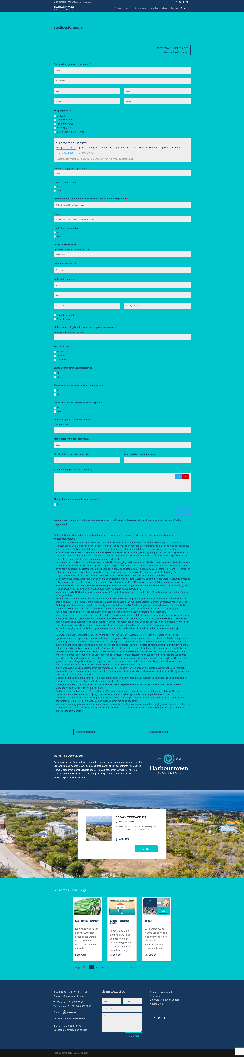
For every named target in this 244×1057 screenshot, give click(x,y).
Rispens (61, 355)
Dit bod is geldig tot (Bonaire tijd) (72, 419)
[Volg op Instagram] (159, 1018)
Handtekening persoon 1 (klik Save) (73, 469)
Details (146, 849)
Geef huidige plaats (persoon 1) (71, 454)
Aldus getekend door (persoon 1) (71, 439)
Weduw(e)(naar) (65, 127)
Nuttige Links (156, 1004)
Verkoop (117, 8)
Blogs (164, 8)
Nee (59, 190)
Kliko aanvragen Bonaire (87, 921)
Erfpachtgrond (64, 319)
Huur (127, 8)
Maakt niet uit (63, 359)
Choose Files (66, 152)
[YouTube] (187, 2)
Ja (58, 186)
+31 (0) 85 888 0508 (80, 1006)
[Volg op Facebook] (154, 1018)
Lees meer (80, 955)
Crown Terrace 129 (131, 817)
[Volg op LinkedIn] (164, 1018)
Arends (60, 351)
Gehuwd (61, 116)
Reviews (174, 8)
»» (130, 967)
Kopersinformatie (85, 731)
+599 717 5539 (75, 1002)
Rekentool (154, 8)
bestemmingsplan (93, 688)
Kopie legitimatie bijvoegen (71, 142)
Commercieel (140, 8)
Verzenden (133, 1035)
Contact (184, 8)
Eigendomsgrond (65, 315)
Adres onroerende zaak (66, 244)
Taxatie (148, 921)
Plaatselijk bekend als (65, 263)
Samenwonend (64, 119)
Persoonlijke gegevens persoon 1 (72, 64)
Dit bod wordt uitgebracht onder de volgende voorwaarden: (86, 327)
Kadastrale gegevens (65, 279)
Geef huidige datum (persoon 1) (141, 454)
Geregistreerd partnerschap (71, 132)
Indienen (183, 511)
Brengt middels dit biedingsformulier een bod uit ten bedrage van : (90, 198)
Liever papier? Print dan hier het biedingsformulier (172, 50)
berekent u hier (161, 694)
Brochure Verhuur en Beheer (164, 1000)
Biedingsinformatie (158, 731)
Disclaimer (155, 996)
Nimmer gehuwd (65, 124)
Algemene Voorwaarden (162, 992)
